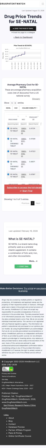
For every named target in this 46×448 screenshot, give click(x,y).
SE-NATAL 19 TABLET (14, 130)
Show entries (14, 103)
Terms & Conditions (9, 376)
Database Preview (16, 427)
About (11, 418)
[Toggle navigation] (43, 4)
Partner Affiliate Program (19, 430)
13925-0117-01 (23, 141)
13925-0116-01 (23, 131)
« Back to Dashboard (23, 37)
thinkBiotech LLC (32, 361)
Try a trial (28, 288)
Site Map (5, 379)
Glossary (36, 99)
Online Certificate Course (19, 436)
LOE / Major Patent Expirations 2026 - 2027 (17, 385)
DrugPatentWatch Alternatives (12, 382)
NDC (23, 119)
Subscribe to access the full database (26, 187)
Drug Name (12, 119)
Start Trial (27, 191)
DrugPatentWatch (12, 3)
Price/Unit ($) (33, 118)
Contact (12, 424)
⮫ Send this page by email (23, 28)
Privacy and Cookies (9, 373)
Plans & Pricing (15, 433)
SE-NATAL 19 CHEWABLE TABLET (14, 142)
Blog (10, 421)
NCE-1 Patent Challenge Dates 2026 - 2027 (17, 388)
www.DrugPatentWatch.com (14, 402)
